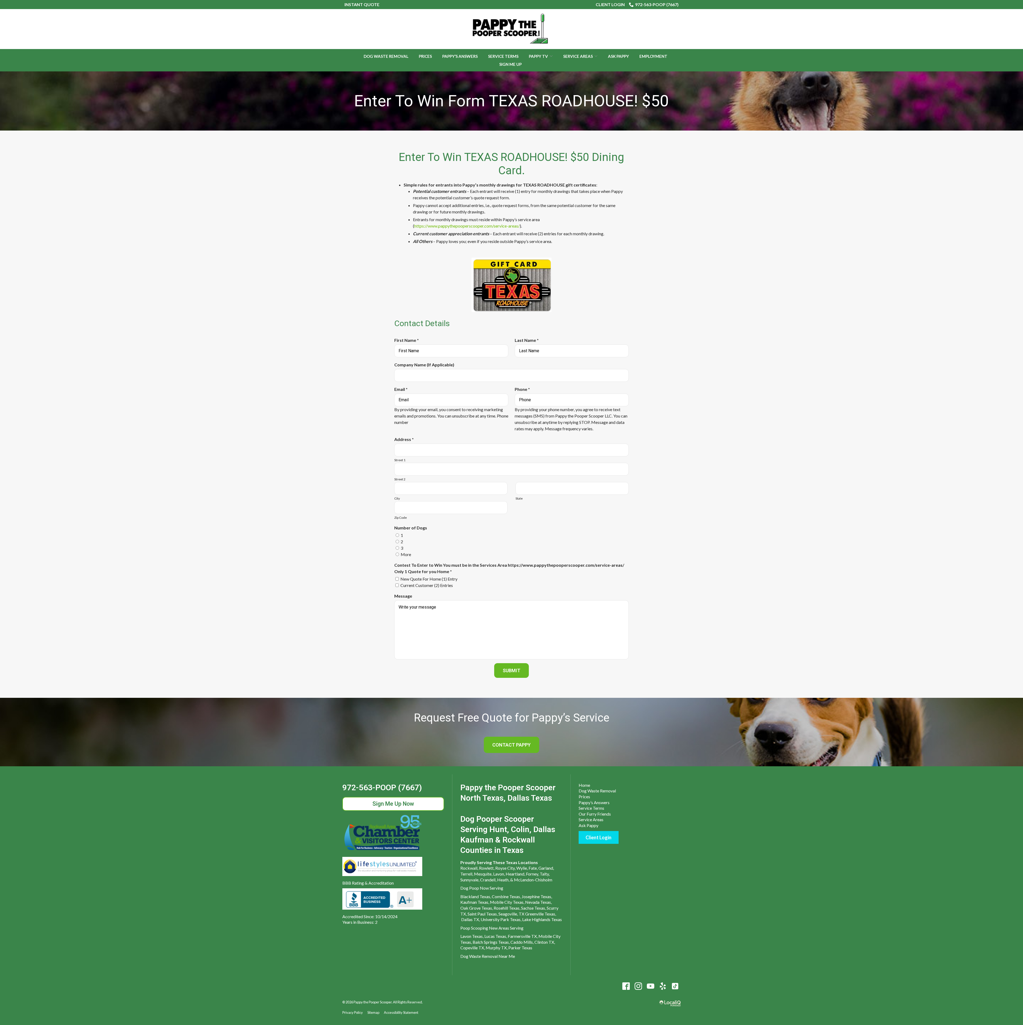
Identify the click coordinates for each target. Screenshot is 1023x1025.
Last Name (528, 340)
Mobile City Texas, (507, 902)
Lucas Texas (495, 936)
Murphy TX (496, 947)
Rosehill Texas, (507, 907)
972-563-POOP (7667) (657, 4)
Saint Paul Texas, (483, 913)
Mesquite (483, 873)
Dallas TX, (470, 919)
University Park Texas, (501, 919)
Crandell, (488, 879)
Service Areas (578, 56)
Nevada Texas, (538, 902)
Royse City (505, 867)
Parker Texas (520, 947)
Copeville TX (472, 947)
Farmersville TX (522, 936)
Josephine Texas (536, 896)
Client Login (610, 4)
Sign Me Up (510, 64)
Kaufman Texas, (474, 902)
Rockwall (468, 867)
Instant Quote (361, 4)
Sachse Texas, (533, 907)
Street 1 (399, 460)
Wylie (521, 867)
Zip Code (400, 518)
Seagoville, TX (511, 913)
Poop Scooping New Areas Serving (491, 927)
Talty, (545, 873)
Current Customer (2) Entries (426, 585)
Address (405, 439)
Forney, (532, 873)
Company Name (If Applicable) (424, 364)
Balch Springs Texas (491, 942)
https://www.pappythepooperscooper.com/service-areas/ (467, 225)
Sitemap (373, 1012)
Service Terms (503, 56)
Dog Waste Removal (386, 56)
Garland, (546, 867)
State (519, 498)
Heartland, (515, 873)
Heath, (503, 879)
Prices (425, 56)
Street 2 (399, 479)
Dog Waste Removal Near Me (487, 956)
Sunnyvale (469, 879)
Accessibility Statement (401, 1012)
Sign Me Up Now (393, 803)
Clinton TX (544, 942)
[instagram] (638, 986)
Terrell (466, 873)
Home (584, 785)
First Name (407, 340)
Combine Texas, (506, 896)
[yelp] (662, 986)
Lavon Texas (471, 936)
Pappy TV (538, 56)
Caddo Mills (521, 942)
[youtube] (650, 986)
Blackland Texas (475, 896)
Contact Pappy (511, 745)
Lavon (498, 873)
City (397, 498)
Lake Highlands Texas (542, 919)
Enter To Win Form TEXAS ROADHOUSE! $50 (511, 100)
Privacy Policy (352, 1012)
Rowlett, (486, 867)
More (406, 554)
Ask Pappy (618, 56)
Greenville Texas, (540, 913)
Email (402, 389)
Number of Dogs (410, 527)
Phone (523, 389)
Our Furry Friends (595, 813)
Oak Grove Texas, (476, 907)
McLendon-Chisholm (533, 879)
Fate (533, 867)
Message (403, 595)
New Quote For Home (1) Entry (428, 578)
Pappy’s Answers (460, 56)
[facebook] (626, 986)
